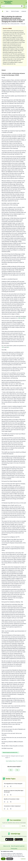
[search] (26, 6)
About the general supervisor (18, 846)
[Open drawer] (26, 2)
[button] (4, 786)
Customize (23, 858)
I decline (10, 858)
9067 (24, 318)
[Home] (2, 11)
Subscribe (23, 825)
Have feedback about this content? (14, 761)
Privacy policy (14, 848)
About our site (6, 846)
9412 (8, 347)
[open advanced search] (22, 6)
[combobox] (11, 6)
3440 (19, 318)
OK (3, 858)
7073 (3, 347)
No (17, 770)
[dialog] (13, 855)
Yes (10, 770)
